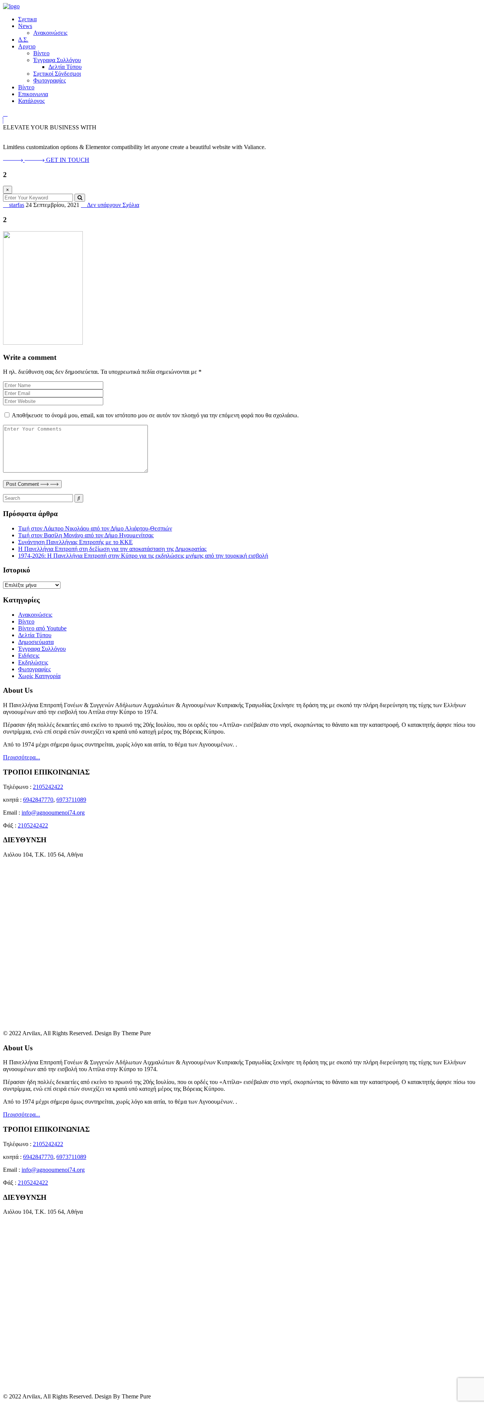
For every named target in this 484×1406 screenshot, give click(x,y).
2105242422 (48, 787)
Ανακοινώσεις (50, 33)
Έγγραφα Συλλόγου (57, 60)
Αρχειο (27, 46)
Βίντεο (41, 53)
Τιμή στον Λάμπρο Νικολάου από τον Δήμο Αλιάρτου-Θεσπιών (95, 528)
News (25, 26)
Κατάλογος (31, 101)
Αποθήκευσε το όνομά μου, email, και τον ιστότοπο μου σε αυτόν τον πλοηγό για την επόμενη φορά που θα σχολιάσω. (155, 415)
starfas (16, 205)
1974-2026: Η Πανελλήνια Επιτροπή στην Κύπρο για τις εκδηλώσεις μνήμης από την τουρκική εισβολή (143, 555)
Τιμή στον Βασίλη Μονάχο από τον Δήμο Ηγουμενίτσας (86, 535)
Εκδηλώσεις (33, 662)
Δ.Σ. (23, 39)
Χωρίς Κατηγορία (39, 676)
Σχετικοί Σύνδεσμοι (57, 73)
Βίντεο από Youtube (42, 628)
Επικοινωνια (33, 94)
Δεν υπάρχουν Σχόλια (112, 205)
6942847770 (38, 799)
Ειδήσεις (28, 655)
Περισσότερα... (21, 757)
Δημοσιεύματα (36, 642)
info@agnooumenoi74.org (53, 812)
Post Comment (23, 484)
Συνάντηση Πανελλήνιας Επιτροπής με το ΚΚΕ (75, 542)
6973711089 (71, 799)
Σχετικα (27, 19)
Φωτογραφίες (49, 80)
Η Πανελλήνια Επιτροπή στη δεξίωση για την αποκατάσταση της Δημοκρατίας (112, 549)
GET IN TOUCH (67, 160)
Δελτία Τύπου (65, 67)
